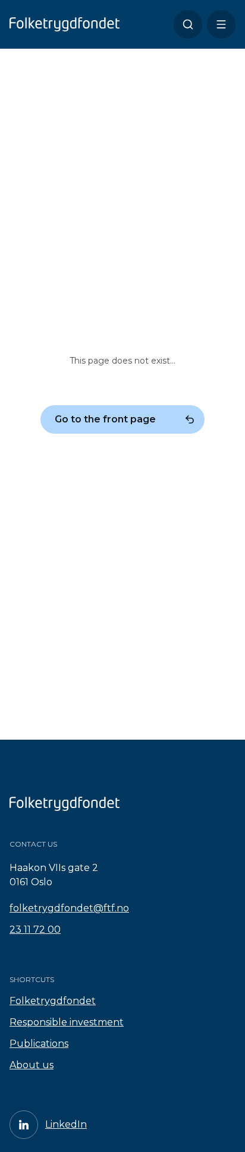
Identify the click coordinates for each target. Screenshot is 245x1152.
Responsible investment (67, 1022)
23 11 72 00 (35, 929)
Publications (39, 1043)
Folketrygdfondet (53, 1000)
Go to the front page (105, 419)
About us (32, 1065)
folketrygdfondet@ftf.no (69, 908)
